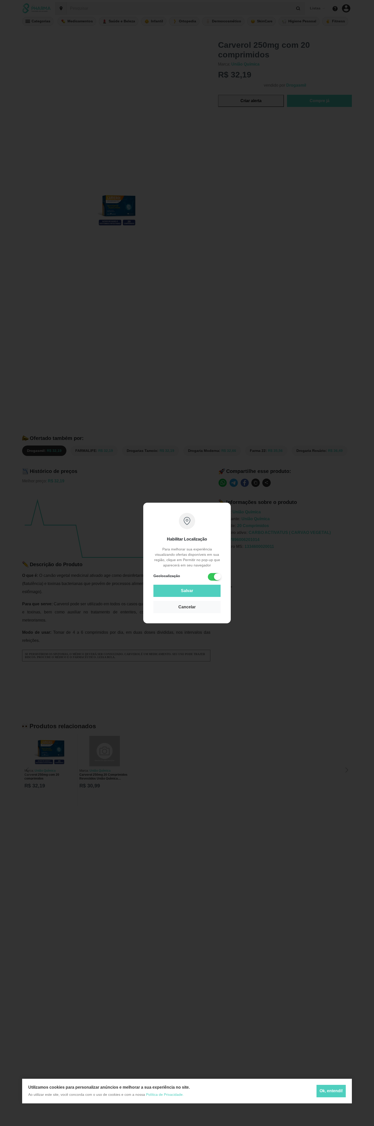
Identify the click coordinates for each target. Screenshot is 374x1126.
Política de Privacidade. (165, 1094)
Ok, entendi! (331, 1091)
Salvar (187, 591)
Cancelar (187, 607)
